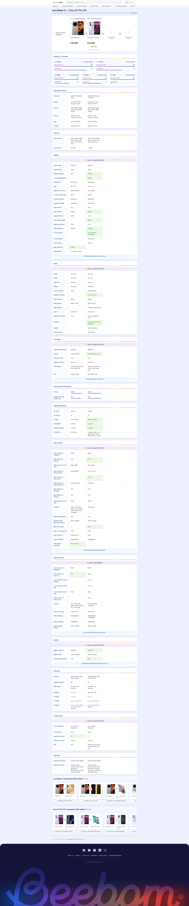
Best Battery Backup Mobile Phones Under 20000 (94, 663)
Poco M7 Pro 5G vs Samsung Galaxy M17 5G (117, 831)
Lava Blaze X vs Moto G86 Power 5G (116, 800)
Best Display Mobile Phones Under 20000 (94, 256)
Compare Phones (61, 839)
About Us (71, 855)
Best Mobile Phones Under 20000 (94, 379)
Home (53, 839)
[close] (84, 21)
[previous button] (55, 793)
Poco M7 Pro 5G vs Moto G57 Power (90, 831)
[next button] (134, 793)
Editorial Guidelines (115, 855)
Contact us (85, 855)
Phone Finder (94, 6)
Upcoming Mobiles (68, 6)
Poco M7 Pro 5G (93, 37)
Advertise (94, 855)
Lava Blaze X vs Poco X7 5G (90, 800)
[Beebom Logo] (58, 2)
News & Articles (106, 6)
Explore (55, 6)
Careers (77, 855)
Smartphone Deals (121, 6)
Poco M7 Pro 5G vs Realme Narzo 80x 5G (65, 831)
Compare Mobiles (82, 6)
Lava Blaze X (74, 37)
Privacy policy (103, 855)
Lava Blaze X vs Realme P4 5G (65, 800)
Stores (132, 6)
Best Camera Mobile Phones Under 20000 (94, 550)
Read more (134, 13)
